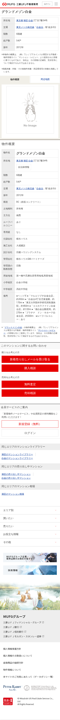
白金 (30, 20)
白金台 (39, 27)
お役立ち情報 (11, 534)
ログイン (47, 4)
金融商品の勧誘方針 (13, 662)
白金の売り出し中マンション (16, 478)
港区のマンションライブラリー (17, 454)
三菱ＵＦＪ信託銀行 (13, 632)
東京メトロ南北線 (25, 27)
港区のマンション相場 (13, 494)
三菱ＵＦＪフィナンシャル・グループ (22, 622)
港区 (26, 20)
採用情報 (13, 570)
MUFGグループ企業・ (19, 557)
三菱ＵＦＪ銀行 (11, 627)
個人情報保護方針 (12, 648)
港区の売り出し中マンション (16, 474)
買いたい (8, 518)
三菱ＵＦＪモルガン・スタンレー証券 (22, 636)
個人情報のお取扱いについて (17, 655)
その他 (7, 542)
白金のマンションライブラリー (17, 458)
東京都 (19, 20)
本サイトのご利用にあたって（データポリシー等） (29, 676)
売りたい (8, 526)
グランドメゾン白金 (13, 327)
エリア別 (8, 510)
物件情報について (12, 669)
